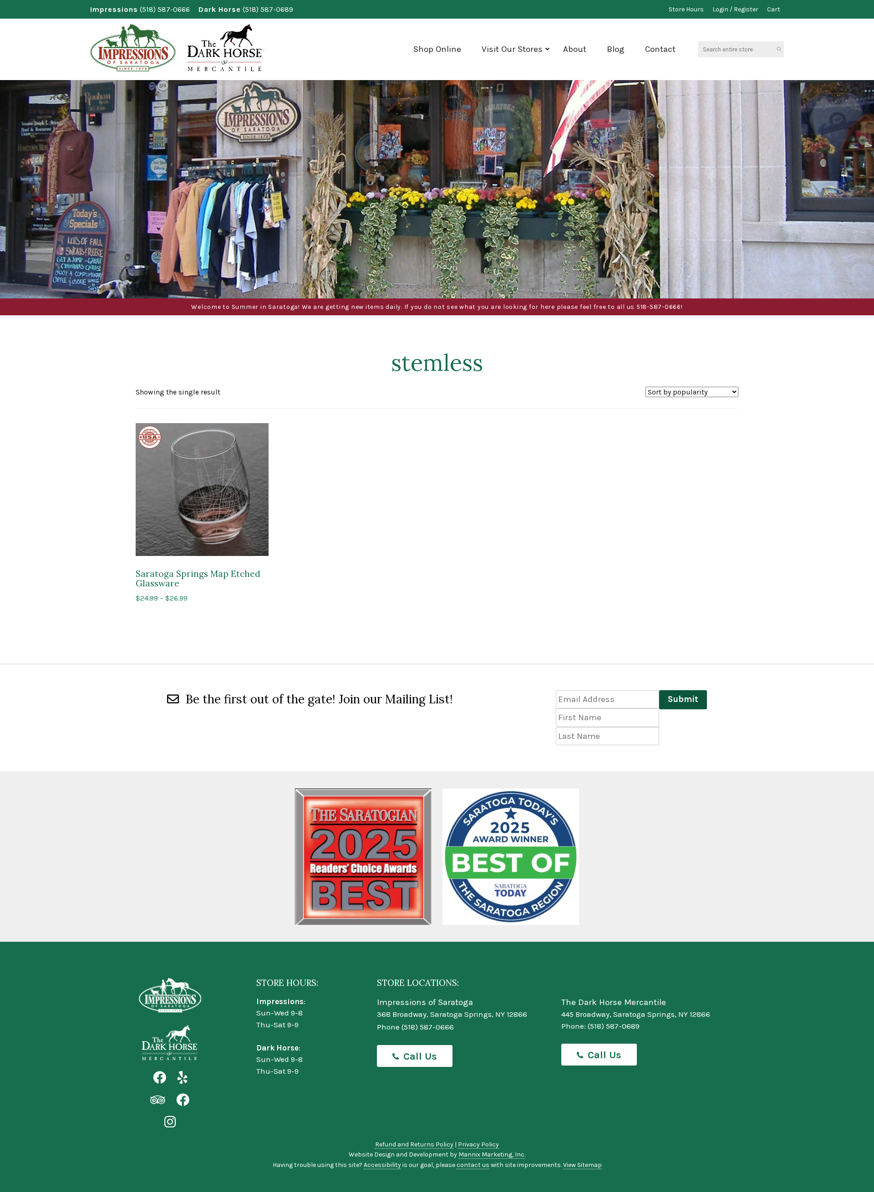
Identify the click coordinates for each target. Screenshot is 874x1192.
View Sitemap (582, 1165)
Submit (683, 699)
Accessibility (382, 1165)
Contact (660, 49)
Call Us (420, 1056)
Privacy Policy (478, 1144)
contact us (473, 1165)
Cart (773, 9)
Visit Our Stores (512, 49)
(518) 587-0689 (268, 9)
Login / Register (735, 9)
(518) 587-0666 (165, 9)
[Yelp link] (182, 1078)
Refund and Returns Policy (414, 1144)
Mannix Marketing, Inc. (491, 1154)
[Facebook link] (159, 1078)
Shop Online (437, 49)
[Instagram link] (170, 1122)
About (574, 49)
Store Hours (686, 9)
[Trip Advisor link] (157, 1100)
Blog (616, 49)
